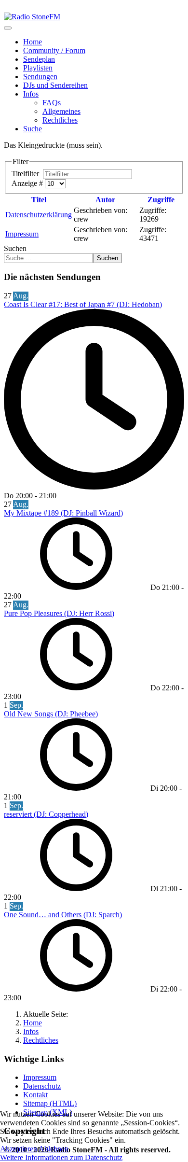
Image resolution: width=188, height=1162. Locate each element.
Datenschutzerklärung (38, 214)
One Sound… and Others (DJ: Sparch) (63, 914)
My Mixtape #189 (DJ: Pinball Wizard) (63, 513)
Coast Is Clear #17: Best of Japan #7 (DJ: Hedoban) (83, 304)
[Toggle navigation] (8, 28)
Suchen (15, 248)
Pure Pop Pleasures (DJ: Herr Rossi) (59, 613)
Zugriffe (161, 200)
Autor (105, 200)
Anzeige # (28, 183)
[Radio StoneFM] (32, 17)
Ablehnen (53, 1149)
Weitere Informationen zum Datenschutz (61, 1157)
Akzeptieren (18, 1149)
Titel (38, 200)
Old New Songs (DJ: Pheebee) (51, 714)
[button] (31, 94)
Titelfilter (27, 173)
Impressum (22, 234)
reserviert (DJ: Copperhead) (46, 814)
